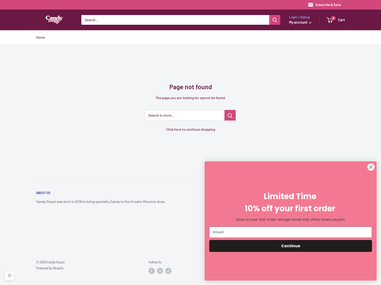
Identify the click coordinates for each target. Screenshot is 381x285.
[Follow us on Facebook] (152, 271)
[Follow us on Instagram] (160, 271)
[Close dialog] (371, 167)
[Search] (274, 20)
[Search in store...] (230, 115)
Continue (290, 246)
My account (298, 22)
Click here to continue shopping (190, 129)
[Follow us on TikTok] (168, 271)
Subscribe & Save (328, 5)
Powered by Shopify (50, 268)
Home (40, 37)
